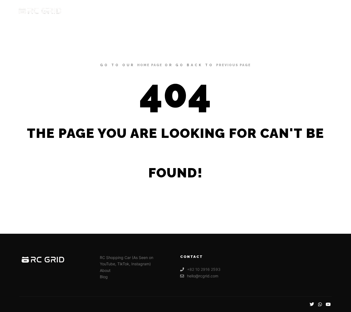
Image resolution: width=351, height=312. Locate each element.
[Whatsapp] (320, 304)
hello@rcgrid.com (202, 276)
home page (149, 65)
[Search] (316, 11)
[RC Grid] (39, 11)
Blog (104, 276)
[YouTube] (328, 304)
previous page (233, 65)
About (105, 270)
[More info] (325, 11)
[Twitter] (311, 304)
